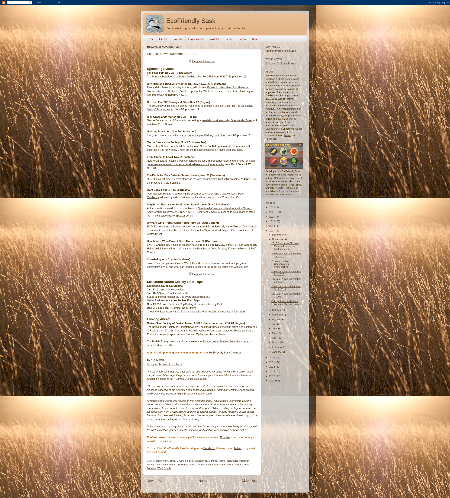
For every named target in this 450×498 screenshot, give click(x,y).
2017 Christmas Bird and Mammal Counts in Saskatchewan (285, 246)
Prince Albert (188, 464)
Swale (229, 464)
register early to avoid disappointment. (188, 296)
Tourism (151, 468)
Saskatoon (212, 464)
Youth (167, 468)
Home (150, 38)
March (276, 342)
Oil (178, 464)
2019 (272, 221)
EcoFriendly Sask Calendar (225, 352)
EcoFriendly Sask (190, 20)
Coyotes (181, 460)
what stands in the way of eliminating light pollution (204, 179)
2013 (272, 371)
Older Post (250, 481)
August (276, 319)
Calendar (177, 38)
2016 (272, 357)
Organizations (196, 38)
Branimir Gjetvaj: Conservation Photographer (280, 264)
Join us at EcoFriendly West (280, 63)
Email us (225, 437)
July (274, 324)
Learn (229, 38)
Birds (172, 460)
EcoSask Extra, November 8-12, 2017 (286, 288)
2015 (272, 362)
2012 (272, 376)
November (278, 239)
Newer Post (155, 481)
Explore (242, 38)
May (275, 333)
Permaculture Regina (159, 193)
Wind (160, 468)
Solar (222, 464)
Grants (163, 38)
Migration (244, 460)
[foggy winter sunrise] (202, 61)
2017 (272, 230)
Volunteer (215, 38)
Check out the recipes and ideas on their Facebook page (210, 149)
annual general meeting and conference (234, 326)
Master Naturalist (228, 460)
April (275, 338)
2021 (272, 212)
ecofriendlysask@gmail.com (281, 50)
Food (190, 460)
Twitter (237, 448)
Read (255, 38)
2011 (272, 380)
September (278, 314)
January (277, 351)
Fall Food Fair (206, 76)
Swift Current (241, 464)
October (277, 310)
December (278, 234)
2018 (272, 226)
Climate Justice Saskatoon (191, 378)
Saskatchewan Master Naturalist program (226, 341)
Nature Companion (284, 178)
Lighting (212, 460)
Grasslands (200, 460)
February (277, 347)
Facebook (209, 448)
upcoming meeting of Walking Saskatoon (202, 135)
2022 (272, 207)
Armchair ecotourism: (159, 400)
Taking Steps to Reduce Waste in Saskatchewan (285, 303)
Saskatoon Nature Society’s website (180, 311)
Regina (201, 464)
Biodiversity (162, 460)
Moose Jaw (153, 464)
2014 (272, 366)
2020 (272, 216)
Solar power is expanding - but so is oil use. (172, 426)
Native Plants (168, 464)
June (275, 328)
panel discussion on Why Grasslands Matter (226, 120)
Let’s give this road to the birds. (164, 364)
